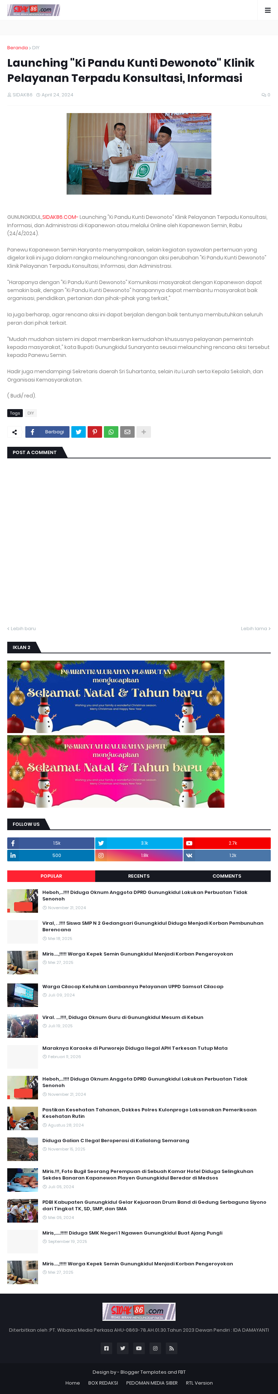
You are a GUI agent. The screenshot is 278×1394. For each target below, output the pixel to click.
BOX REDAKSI (103, 1383)
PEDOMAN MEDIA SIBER (152, 1383)
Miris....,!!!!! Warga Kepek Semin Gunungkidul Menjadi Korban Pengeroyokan (137, 954)
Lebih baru (23, 628)
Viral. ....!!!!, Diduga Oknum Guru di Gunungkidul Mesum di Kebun (122, 1017)
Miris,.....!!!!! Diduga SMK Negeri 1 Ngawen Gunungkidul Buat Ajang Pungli (132, 1233)
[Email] (127, 432)
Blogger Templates (144, 1372)
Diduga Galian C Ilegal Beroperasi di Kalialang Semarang (115, 1140)
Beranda (17, 47)
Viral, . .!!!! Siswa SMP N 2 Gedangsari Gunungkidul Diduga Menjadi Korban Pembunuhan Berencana (153, 926)
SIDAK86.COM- (60, 217)
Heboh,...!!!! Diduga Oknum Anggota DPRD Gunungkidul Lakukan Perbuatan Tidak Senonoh (145, 895)
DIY (35, 47)
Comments (226, 876)
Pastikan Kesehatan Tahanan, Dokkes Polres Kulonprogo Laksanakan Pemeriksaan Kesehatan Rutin (149, 1113)
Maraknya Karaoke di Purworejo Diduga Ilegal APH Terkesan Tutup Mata (135, 1048)
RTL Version (199, 1383)
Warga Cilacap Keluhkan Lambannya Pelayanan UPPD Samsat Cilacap (132, 986)
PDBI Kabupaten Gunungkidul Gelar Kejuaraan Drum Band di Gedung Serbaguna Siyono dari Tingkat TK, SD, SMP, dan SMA (154, 1205)
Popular (51, 876)
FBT (182, 1372)
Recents (138, 876)
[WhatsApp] (111, 432)
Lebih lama (254, 628)
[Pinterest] (95, 432)
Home (73, 1383)
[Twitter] (78, 432)
